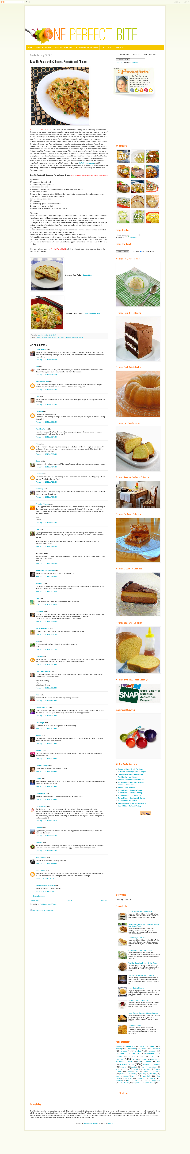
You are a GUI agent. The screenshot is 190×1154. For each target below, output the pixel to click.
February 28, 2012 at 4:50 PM (46, 701)
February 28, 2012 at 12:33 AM (47, 375)
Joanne (39, 735)
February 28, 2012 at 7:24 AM (46, 467)
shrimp (135, 1076)
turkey (137, 1080)
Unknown (39, 412)
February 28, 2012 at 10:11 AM (46, 546)
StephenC (40, 583)
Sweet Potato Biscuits (136, 988)
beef (152, 1046)
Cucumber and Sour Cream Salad (140, 950)
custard (153, 1056)
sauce (142, 1074)
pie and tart (153, 1067)
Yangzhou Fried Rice (91, 313)
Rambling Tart (41, 429)
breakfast (132, 1049)
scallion (118, 1076)
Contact (119, 47)
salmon (157, 1071)
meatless (146, 1064)
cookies (119, 1056)
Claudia (39, 778)
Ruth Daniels (41, 871)
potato (136, 1069)
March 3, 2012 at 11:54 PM (45, 891)
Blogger (110, 1123)
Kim (37, 444)
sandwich (132, 1074)
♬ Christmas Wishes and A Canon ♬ (141, 975)
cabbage (44, 337)
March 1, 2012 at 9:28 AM (45, 879)
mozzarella (60, 337)
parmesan (75, 337)
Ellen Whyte (40, 723)
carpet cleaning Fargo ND (45, 886)
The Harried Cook (42, 382)
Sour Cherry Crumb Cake (137, 938)
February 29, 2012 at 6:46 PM (46, 864)
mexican (157, 1064)
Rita (37, 641)
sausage (153, 1074)
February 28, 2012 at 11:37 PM (46, 821)
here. (143, 87)
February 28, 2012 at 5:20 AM (46, 405)
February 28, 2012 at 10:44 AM (47, 564)
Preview (119, 62)
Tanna (38, 461)
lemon (148, 1062)
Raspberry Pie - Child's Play (138, 1001)
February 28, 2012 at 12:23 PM (47, 621)
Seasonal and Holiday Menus (87, 47)
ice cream (119, 1062)
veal (146, 1080)
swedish (119, 1080)
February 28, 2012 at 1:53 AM (46, 390)
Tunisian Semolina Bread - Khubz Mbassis (143, 963)
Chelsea (39, 828)
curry (143, 1056)
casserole (156, 1049)
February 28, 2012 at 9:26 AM (46, 523)
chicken (138, 1051)
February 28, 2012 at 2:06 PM (46, 664)
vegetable (156, 1080)
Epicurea (39, 843)
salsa (122, 1074)
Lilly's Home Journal (43, 671)
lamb (139, 1062)
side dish (147, 1076)
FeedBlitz (135, 62)
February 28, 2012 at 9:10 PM (46, 744)
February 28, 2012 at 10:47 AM (47, 576)
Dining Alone (41, 793)
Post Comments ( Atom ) (48, 904)
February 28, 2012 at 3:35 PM (46, 688)
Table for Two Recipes (63, 47)
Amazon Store (107, 47)
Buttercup (40, 489)
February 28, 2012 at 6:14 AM (46, 437)
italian (130, 1062)
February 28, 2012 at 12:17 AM (47, 360)
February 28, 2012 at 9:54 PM (46, 786)
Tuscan (118, 1046)
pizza (118, 1069)
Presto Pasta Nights (58, 249)
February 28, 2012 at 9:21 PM (46, 759)
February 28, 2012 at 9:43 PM (46, 771)
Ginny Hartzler (41, 349)
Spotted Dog (88, 275)
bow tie (38, 337)
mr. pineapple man (43, 628)
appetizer (130, 1046)
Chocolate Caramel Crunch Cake (140, 912)
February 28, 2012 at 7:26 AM (46, 482)
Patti (38, 530)
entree (144, 1059)
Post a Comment (39, 896)
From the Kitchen (42, 504)
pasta (81, 337)
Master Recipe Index (43, 47)
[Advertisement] (95, 13)
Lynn (38, 397)
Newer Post (35, 900)
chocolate (120, 1053)
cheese (124, 1051)
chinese (152, 1051)
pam (38, 598)
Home (30, 47)
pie (143, 1067)
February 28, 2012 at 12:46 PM (47, 634)
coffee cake (135, 1053)
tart (128, 1080)
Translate (133, 237)
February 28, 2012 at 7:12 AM (46, 454)
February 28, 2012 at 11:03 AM (46, 591)
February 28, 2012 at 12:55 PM (47, 649)
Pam (38, 695)
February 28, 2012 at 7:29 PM (46, 729)
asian (142, 1046)
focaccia (154, 1059)
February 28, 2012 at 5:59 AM (46, 422)
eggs (135, 1059)
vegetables (125, 1083)
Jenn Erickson (41, 858)
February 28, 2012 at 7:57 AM (46, 497)
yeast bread (150, 1083)
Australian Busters (134, 1026)
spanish (153, 1078)
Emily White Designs (91, 1123)
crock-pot (132, 1056)
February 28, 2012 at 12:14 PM (47, 604)
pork (126, 1069)
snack (129, 1078)
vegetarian (137, 1083)
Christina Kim (41, 806)
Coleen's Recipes (42, 766)
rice (137, 1071)
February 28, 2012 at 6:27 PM (46, 716)
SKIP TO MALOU (42, 708)
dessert (120, 1059)
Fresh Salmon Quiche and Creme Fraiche (143, 1013)
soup (140, 1078)
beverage (119, 1049)
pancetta (68, 337)
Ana (37, 367)
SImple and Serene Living (45, 571)
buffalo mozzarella (86, 163)
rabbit (130, 1071)
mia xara (39, 750)
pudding (147, 1069)
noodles (123, 1067)
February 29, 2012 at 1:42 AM (46, 836)
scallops (126, 1076)
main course (52, 337)
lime (158, 1062)
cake (144, 1049)
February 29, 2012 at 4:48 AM (46, 851)
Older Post (104, 900)
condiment (150, 1053)
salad (146, 1071)
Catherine (40, 611)
